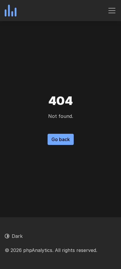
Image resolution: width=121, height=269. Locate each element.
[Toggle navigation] (111, 10)
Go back (60, 139)
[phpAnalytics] (10, 10)
